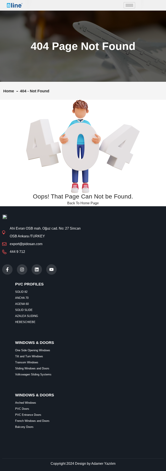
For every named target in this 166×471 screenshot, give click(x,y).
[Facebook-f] (7, 269)
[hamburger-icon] (129, 5)
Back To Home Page (83, 203)
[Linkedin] (37, 269)
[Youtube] (51, 269)
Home (9, 91)
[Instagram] (22, 269)
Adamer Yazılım (103, 463)
